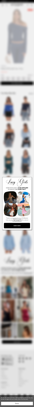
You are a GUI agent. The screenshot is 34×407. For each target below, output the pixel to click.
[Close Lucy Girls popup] (30, 179)
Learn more (17, 225)
